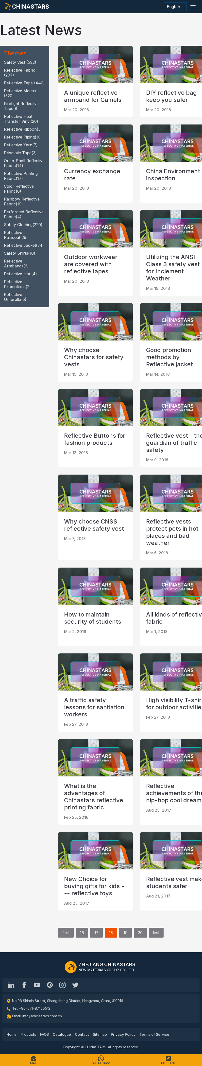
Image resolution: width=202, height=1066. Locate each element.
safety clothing (23, 224)
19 (125, 932)
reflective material (21, 93)
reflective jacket (24, 245)
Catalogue (62, 1034)
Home (11, 1034)
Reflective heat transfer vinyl (21, 119)
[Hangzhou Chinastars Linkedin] (11, 984)
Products (28, 1034)
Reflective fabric (19, 72)
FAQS (44, 1034)
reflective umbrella (15, 297)
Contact (82, 1034)
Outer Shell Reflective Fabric (24, 163)
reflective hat (20, 273)
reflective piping (23, 137)
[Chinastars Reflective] (37, 984)
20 (140, 932)
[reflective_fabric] (62, 984)
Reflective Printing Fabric (21, 176)
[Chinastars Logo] (71, 967)
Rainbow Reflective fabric (22, 201)
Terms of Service (154, 1034)
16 (82, 932)
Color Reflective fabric (19, 189)
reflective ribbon (23, 129)
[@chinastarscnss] (24, 984)
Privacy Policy (123, 1034)
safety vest (20, 62)
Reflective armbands (16, 263)
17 (96, 932)
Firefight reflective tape (21, 106)
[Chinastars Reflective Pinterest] (49, 984)
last (156, 932)
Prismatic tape (20, 152)
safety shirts (19, 253)
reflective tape (24, 82)
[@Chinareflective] (75, 984)
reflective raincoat (16, 235)
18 (111, 932)
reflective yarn (21, 144)
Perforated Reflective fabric (24, 214)
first (65, 932)
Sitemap (100, 1034)
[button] (193, 6)
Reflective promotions (17, 284)
